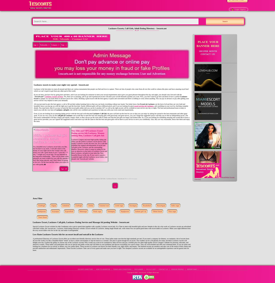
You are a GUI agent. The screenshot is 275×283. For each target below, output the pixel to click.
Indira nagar (175, 206)
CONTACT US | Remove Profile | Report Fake (178, 269)
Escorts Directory (85, 269)
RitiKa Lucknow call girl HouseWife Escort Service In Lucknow (50, 139)
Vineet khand (42, 217)
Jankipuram (42, 211)
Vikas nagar (172, 211)
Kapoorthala (69, 211)
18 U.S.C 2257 (151, 269)
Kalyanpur (55, 211)
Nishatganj (111, 211)
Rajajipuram (125, 211)
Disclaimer (138, 269)
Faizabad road (104, 206)
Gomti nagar (119, 206)
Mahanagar (83, 211)
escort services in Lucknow (144, 106)
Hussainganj (161, 206)
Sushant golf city (140, 211)
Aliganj (53, 206)
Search (225, 21)
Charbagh (78, 206)
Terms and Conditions (122, 269)
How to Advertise (103, 269)
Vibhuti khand (157, 211)
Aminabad (65, 206)
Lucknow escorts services (54, 97)
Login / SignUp (240, 9)
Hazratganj (133, 206)
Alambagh (41, 206)
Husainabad (147, 206)
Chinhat (90, 206)
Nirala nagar (97, 211)
